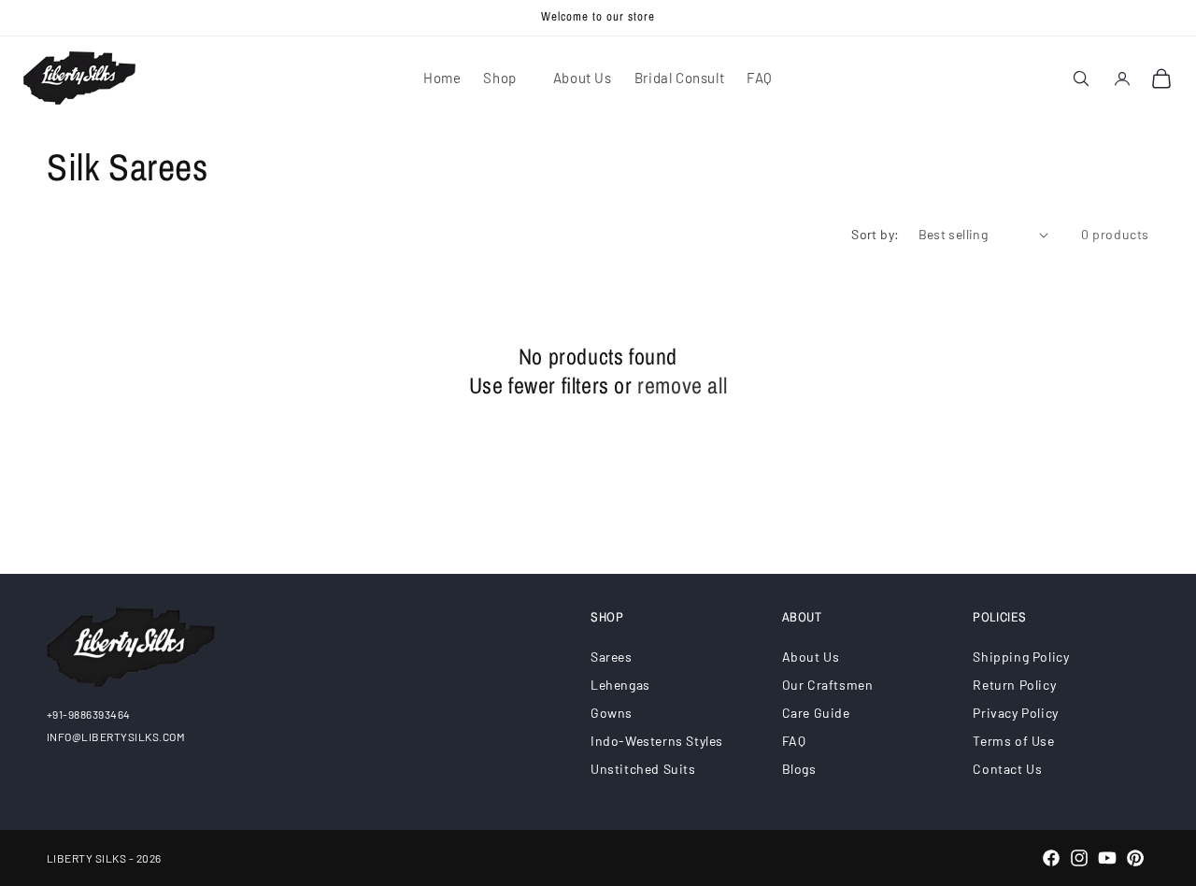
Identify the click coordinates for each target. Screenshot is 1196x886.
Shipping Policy (1021, 656)
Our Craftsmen (828, 685)
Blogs (799, 769)
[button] (506, 78)
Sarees (612, 656)
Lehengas (620, 685)
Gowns (612, 713)
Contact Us (1007, 769)
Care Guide (816, 713)
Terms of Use (1013, 741)
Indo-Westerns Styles (657, 741)
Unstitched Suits (643, 769)
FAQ (794, 741)
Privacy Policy (1015, 713)
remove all (682, 385)
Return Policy (1014, 685)
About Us (811, 656)
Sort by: (875, 234)
